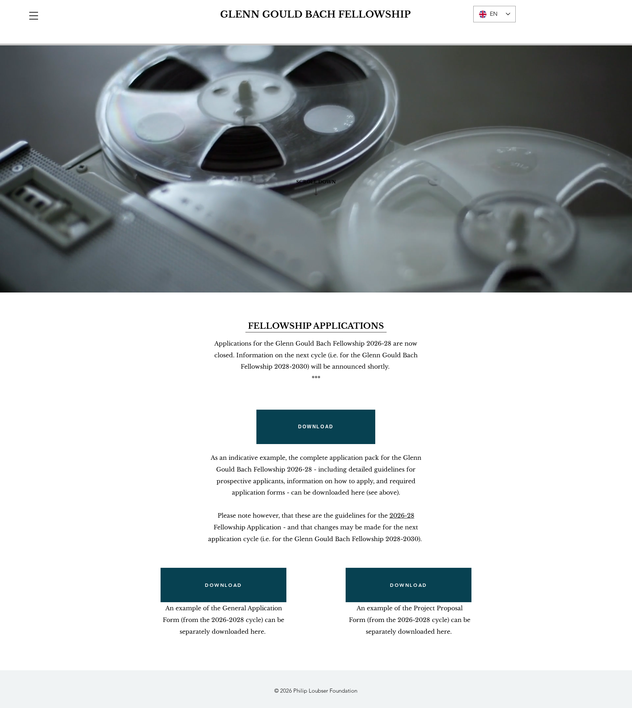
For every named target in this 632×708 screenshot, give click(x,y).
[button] (33, 15)
